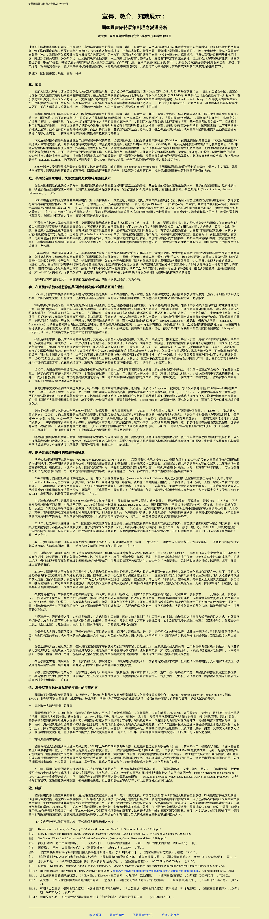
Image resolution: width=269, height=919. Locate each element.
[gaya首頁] (95, 914)
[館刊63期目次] (170, 914)
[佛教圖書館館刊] (143, 914)
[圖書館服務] (117, 914)
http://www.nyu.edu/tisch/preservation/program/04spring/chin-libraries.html (156, 870)
